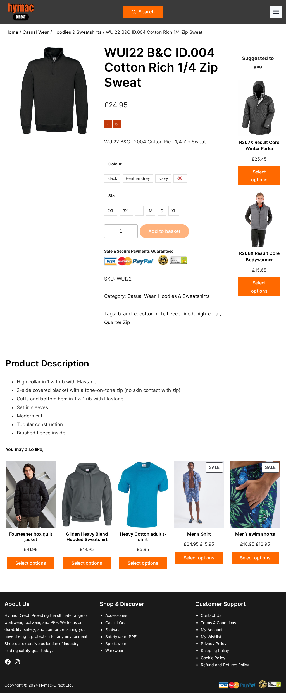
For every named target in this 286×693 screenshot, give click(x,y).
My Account (212, 629)
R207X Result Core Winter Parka (259, 145)
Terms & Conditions (218, 622)
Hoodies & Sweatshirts (77, 32)
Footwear (113, 629)
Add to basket (164, 231)
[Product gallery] (54, 90)
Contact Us (211, 615)
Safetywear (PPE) (121, 636)
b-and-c (127, 314)
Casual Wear (36, 32)
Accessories (116, 615)
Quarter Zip (117, 322)
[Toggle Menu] (276, 12)
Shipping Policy (215, 650)
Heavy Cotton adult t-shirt (143, 537)
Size (112, 195)
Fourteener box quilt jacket (30, 537)
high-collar (208, 314)
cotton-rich (151, 314)
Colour (115, 163)
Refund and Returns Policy (225, 664)
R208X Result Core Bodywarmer (259, 256)
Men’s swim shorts (255, 534)
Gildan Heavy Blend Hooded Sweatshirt (87, 537)
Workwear (114, 650)
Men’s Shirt (199, 534)
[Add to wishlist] (117, 124)
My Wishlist (211, 636)
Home (12, 32)
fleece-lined (180, 314)
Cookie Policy (213, 657)
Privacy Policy (214, 643)
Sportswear (115, 643)
